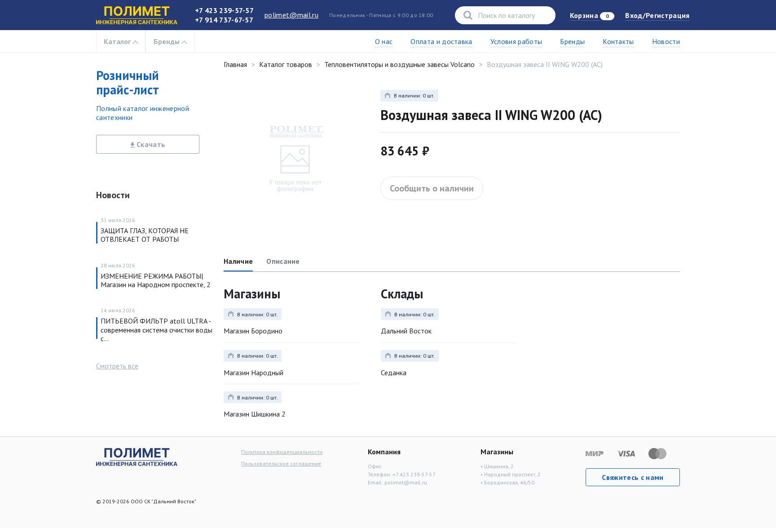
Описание (283, 261)
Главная (235, 64)
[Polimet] (136, 456)
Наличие (238, 261)
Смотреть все (117, 365)
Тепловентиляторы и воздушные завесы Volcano (399, 64)
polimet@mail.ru (291, 14)
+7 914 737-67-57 (224, 19)
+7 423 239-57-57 (224, 10)
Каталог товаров (285, 64)
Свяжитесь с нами (632, 477)
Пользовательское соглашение (281, 463)
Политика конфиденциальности (281, 451)
